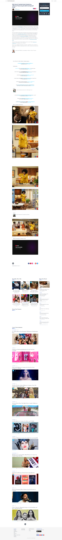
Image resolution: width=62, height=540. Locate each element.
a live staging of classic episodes (22, 33)
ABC (15, 158)
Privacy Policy (15, 533)
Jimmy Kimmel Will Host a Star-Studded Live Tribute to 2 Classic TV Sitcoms (26, 50)
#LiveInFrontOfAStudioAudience (21, 63)
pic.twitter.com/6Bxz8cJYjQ (29, 63)
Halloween (13, 401)
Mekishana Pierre (17, 9)
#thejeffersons (27, 71)
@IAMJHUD (17, 68)
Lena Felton (14, 468)
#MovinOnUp (23, 68)
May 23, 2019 (30, 69)
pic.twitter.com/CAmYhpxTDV (25, 98)
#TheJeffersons (19, 101)
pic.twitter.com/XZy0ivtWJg (31, 101)
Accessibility (15, 530)
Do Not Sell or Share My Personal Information (17, 535)
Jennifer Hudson (20, 26)
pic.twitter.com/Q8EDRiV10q (30, 81)
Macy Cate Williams (15, 433)
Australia (30, 530)
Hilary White (14, 450)
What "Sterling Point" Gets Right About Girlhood (23, 214)
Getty (18, 433)
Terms (14, 532)
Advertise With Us (15, 531)
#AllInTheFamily (27, 68)
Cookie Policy (15, 536)
